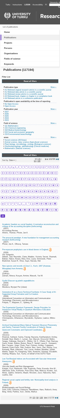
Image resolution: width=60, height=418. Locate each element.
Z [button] (6, 191)
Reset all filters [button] (30, 81)
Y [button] (2, 191)
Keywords (9, 64)
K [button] (44, 179)
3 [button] (2, 173)
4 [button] (6, 173)
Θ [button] (28, 191)
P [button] (22, 185)
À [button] (36, 173)
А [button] (44, 191)
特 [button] (25, 210)
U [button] (41, 185)
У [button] (49, 197)
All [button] (3, 216)
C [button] (56, 173)
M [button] (55, 179)
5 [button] (9, 173)
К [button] (14, 197)
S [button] (34, 185)
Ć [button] (2, 179)
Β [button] (24, 191)
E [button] (17, 179)
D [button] (14, 179)
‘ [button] (6, 204)
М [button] (22, 197)
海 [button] (20, 210)
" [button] (26, 167)
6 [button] (13, 173)
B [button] (52, 173)
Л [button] (18, 197)
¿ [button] (13, 167)
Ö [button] (14, 185)
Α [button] (20, 191)
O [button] (6, 185)
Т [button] (45, 197)
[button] (27, 90)
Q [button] (26, 185)
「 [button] (28, 204)
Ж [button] (2, 197)
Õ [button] (18, 185)
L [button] (51, 179)
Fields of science (12, 59)
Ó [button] (10, 185)
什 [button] (42, 204)
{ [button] (43, 167)
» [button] (33, 167)
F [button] (25, 179)
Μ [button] (36, 191)
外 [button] (2, 210)
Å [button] (40, 173)
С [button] (41, 197)
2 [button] (57, 167)
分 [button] (50, 204)
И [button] (10, 197)
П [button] (34, 197)
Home (7, 32)
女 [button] (7, 210)
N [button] (2, 185)
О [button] (30, 197)
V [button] (49, 185)
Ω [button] (40, 191)
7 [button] (17, 173)
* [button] (46, 167)
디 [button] (52, 210)
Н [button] (26, 197)
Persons (8, 48)
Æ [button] (48, 173)
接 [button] (11, 210)
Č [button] (6, 179)
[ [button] (40, 167)
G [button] (29, 179)
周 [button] (55, 204)
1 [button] (53, 167)
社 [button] (34, 210)
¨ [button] (20, 167)
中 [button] (37, 204)
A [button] (28, 173)
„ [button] (19, 204)
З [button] (6, 197)
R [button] (30, 185)
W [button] (53, 185)
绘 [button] (38, 210)
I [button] (36, 179)
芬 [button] (43, 210)
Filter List (6, 77)
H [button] (33, 179)
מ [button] (57, 197)
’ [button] (9, 204)
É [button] (21, 179)
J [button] (40, 179)
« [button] (30, 167)
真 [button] (29, 210)
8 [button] (20, 173)
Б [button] (48, 191)
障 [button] (47, 210)
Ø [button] (13, 191)
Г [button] (56, 191)
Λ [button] (32, 191)
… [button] (24, 204)
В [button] (52, 191)
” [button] (16, 204)
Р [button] (38, 197)
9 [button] (24, 173)
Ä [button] (44, 173)
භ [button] (3, 204)
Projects (8, 43)
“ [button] (12, 204)
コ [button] (33, 204)
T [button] (37, 185)
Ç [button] (10, 179)
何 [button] (46, 204)
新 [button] (16, 210)
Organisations (11, 53)
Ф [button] (53, 197)
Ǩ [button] (47, 179)
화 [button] (56, 210)
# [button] (50, 167)
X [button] (57, 185)
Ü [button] (45, 185)
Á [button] (32, 173)
